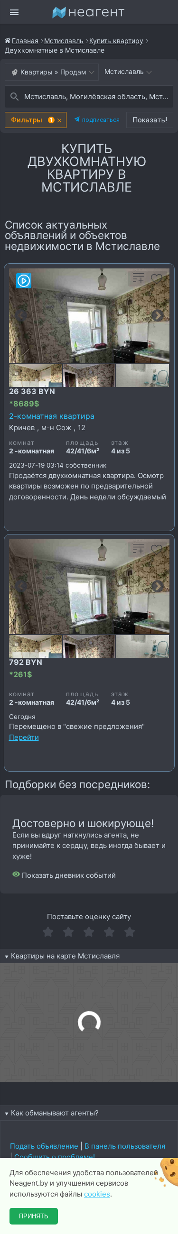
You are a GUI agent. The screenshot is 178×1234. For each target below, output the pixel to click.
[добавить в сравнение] (138, 281)
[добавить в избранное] (156, 281)
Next (157, 316)
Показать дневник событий (68, 875)
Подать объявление (44, 1146)
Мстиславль (64, 41)
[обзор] (23, 280)
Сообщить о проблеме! (54, 1156)
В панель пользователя (124, 1146)
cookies (97, 1193)
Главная (25, 41)
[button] (35, 120)
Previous (21, 316)
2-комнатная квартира (51, 416)
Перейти (24, 737)
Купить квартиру (116, 41)
